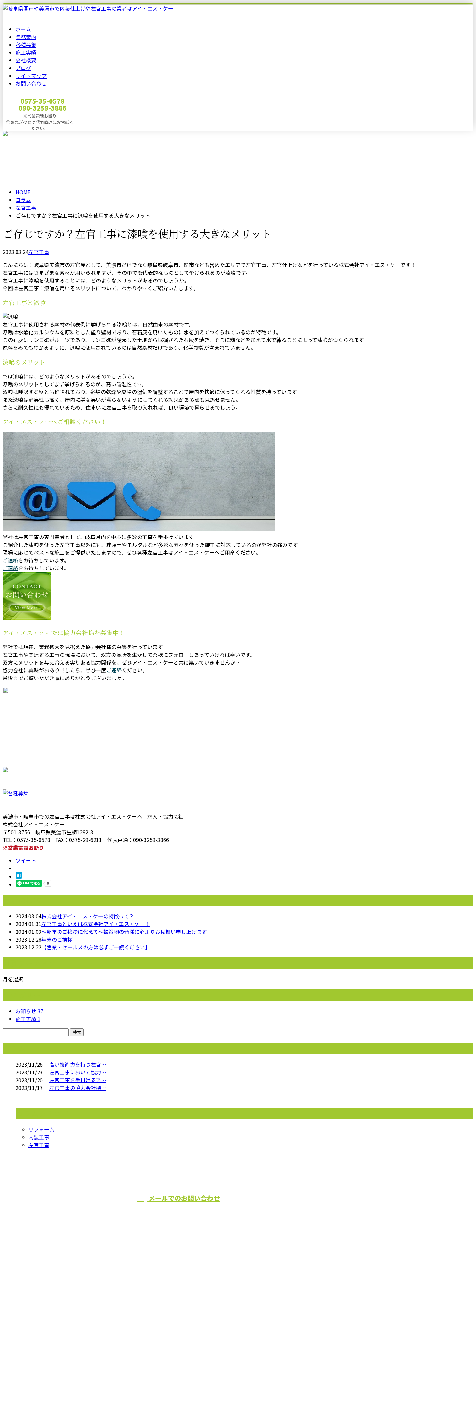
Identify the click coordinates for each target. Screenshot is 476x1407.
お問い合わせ (31, 83)
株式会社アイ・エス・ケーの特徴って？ (87, 916)
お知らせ (29, 1011)
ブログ (23, 68)
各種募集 (26, 44)
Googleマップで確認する (34, 1333)
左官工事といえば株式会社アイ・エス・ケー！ (95, 924)
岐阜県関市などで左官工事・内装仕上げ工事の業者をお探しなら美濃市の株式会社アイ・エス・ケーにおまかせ (148, 1299)
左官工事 (26, 207)
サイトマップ (31, 76)
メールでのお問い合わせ (183, 1198)
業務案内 (26, 37)
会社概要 (26, 60)
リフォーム (41, 1129)
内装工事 (38, 1137)
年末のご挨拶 (57, 939)
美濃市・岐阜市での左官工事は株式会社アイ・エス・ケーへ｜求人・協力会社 (93, 1385)
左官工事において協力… (77, 1072)
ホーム (23, 29)
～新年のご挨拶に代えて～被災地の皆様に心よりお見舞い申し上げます (124, 931)
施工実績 (26, 52)
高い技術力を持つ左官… (77, 1064)
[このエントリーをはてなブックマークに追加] (19, 876)
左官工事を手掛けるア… (77, 1080)
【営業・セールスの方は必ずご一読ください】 (95, 947)
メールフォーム (25, 135)
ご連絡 (10, 560)
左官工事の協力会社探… (77, 1088)
